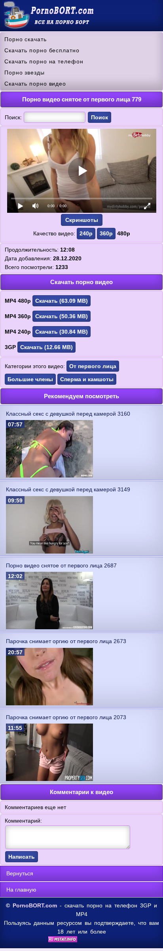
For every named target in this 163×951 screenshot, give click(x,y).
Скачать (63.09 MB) (61, 301)
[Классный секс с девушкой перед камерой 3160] (49, 475)
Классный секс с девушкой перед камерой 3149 (68, 489)
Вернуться (19, 873)
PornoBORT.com (35, 905)
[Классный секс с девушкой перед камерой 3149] (49, 551)
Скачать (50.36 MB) (61, 316)
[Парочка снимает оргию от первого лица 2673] (49, 703)
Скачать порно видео (35, 83)
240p (86, 233)
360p (106, 233)
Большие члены (30, 379)
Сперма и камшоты (87, 379)
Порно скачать (25, 39)
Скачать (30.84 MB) (61, 331)
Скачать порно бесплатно (42, 50)
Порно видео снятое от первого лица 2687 (61, 565)
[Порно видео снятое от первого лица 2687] (49, 627)
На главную (21, 889)
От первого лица (92, 366)
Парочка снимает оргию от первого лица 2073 (66, 717)
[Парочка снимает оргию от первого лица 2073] (49, 779)
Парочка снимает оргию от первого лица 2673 (66, 641)
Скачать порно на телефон (43, 61)
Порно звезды (24, 72)
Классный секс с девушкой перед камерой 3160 (68, 414)
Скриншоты (81, 220)
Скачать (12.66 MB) (46, 347)
